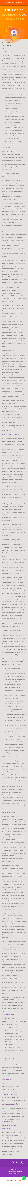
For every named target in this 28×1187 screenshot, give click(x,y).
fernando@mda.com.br (11, 1151)
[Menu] (25, 2)
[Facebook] (21, 1162)
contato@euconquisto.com (14, 1173)
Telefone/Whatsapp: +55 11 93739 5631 (14, 1171)
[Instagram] (16, 1162)
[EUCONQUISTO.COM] (14, 2)
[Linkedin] (12, 1162)
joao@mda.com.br (7, 1154)
